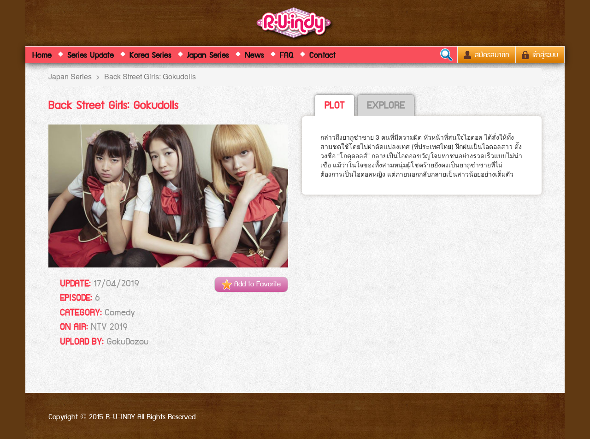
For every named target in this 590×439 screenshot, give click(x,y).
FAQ (287, 55)
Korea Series (150, 55)
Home (42, 55)
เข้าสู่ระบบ (544, 55)
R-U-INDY (295, 24)
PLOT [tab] (334, 105)
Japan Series (208, 55)
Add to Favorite (256, 284)
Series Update (90, 55)
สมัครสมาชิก (490, 55)
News (254, 55)
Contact (322, 55)
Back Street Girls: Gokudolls (150, 76)
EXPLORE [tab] (386, 105)
